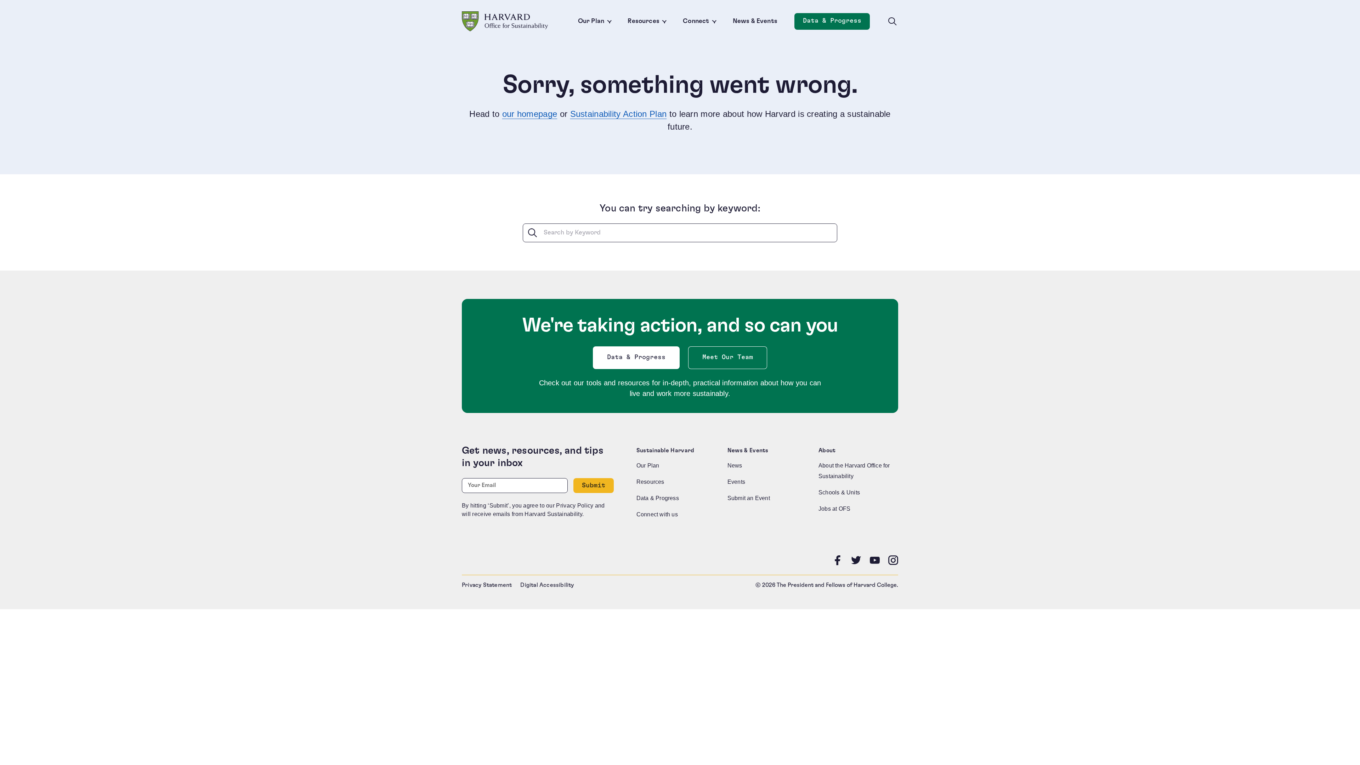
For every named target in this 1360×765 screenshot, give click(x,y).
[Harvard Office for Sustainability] (505, 21)
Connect (696, 21)
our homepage (529, 114)
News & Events (755, 21)
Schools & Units (839, 492)
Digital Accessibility (547, 585)
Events (736, 482)
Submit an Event (748, 498)
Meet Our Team (727, 357)
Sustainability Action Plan (618, 114)
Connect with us (657, 514)
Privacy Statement (487, 585)
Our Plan (591, 21)
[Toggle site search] (892, 21)
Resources (643, 21)
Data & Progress (836, 23)
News (734, 466)
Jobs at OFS (834, 509)
